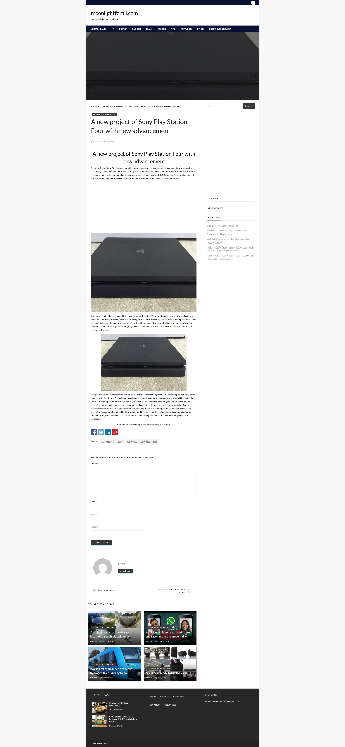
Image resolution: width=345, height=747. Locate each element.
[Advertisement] (144, 206)
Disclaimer (155, 704)
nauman (98, 141)
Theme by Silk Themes (99, 743)
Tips (173, 29)
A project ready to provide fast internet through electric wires (110, 634)
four (120, 441)
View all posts (126, 571)
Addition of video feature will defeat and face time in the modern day (169, 634)
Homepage (95, 106)
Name (94, 501)
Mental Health (98, 29)
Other (200, 29)
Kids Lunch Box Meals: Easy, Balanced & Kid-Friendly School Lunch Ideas (123, 719)
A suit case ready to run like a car (166, 673)
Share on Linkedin (108, 432)
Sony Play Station (149, 441)
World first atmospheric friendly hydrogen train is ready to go (111, 670)
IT (113, 29)
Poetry (123, 29)
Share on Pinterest (115, 432)
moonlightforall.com (114, 13)
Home (153, 696)
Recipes (162, 29)
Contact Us (178, 696)
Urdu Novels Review (220, 29)
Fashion (136, 29)
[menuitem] (99, 29)
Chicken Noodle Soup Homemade (222, 225)
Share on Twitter (101, 432)
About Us (164, 696)
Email (94, 514)
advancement (108, 441)
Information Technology (113, 106)
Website (94, 527)
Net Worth (186, 29)
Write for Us (170, 704)
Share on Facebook (94, 432)
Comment (96, 463)
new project (132, 441)
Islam (149, 29)
